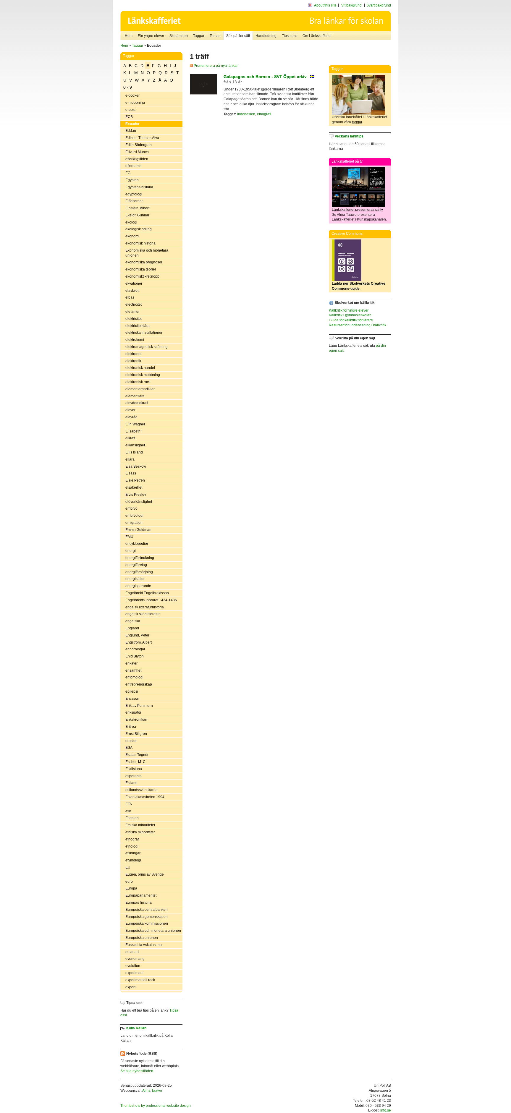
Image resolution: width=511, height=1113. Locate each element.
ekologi (131, 222)
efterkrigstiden (136, 159)
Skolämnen (178, 36)
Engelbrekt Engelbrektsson (147, 593)
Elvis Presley (135, 494)
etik (128, 811)
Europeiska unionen (141, 938)
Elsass (130, 473)
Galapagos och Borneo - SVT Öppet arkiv (265, 76)
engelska (132, 621)
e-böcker (132, 95)
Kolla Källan (136, 1028)
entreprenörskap (138, 684)
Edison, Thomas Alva (142, 138)
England (132, 628)
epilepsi (131, 691)
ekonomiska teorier (140, 269)
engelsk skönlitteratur (142, 614)
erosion (131, 741)
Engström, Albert (138, 642)
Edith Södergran (138, 145)
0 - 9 (127, 87)
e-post (130, 110)
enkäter (131, 663)
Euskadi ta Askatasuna (143, 945)
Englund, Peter (137, 635)
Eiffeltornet (134, 201)
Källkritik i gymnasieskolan (350, 315)
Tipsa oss (289, 36)
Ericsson (132, 698)
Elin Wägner (135, 424)
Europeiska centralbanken (146, 910)
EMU (129, 537)
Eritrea (130, 727)
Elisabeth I (133, 431)
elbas (129, 297)
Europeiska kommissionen (146, 923)
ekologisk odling (138, 229)
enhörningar (135, 649)
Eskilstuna (133, 769)
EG (127, 173)
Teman (215, 36)
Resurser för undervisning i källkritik (357, 325)
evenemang (135, 959)
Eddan (130, 131)
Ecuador (132, 124)
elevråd (131, 417)
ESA (128, 748)
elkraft (130, 438)
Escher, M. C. (135, 762)
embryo (131, 508)
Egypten (132, 180)
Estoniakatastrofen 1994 (144, 797)
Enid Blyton (134, 656)
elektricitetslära (137, 326)
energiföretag (136, 565)
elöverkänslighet (138, 502)
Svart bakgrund (378, 5)
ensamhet (133, 670)
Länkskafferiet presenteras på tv (357, 210)
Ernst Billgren (136, 734)
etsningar (132, 853)
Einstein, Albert (137, 208)
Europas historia (138, 902)
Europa (131, 888)
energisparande (138, 586)
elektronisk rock (138, 382)
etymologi (133, 860)
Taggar (198, 36)
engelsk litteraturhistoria (144, 607)
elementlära (135, 396)
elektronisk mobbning (142, 375)
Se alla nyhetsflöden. (137, 1071)
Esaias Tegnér (136, 755)
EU (127, 867)
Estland (131, 783)
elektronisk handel (140, 368)
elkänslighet (135, 445)
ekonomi (132, 236)
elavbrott (132, 291)
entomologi (134, 677)
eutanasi (132, 952)
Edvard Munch (137, 152)
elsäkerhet (133, 487)
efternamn (133, 166)
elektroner (133, 354)
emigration (134, 523)
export (130, 987)
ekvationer (133, 283)
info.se (385, 1110)
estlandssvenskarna (141, 790)
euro (129, 881)
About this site (325, 5)
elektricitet (133, 319)
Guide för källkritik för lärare (351, 320)
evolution (132, 966)
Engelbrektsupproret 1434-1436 (151, 600)
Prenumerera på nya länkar (215, 66)
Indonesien (246, 114)
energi (130, 551)
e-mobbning (135, 103)
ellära (130, 459)
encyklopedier (136, 544)
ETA (128, 804)
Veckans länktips (349, 136)
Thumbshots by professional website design (155, 1106)
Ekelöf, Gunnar (137, 215)
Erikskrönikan (136, 719)
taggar (357, 122)
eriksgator (133, 712)
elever (130, 410)
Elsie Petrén (135, 480)
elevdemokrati (136, 403)
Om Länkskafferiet (317, 36)
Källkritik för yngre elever (348, 310)
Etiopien (132, 818)
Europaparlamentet (140, 895)
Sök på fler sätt (238, 36)
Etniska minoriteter (140, 825)
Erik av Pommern (139, 706)
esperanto (133, 776)
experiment (134, 973)
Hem (128, 36)
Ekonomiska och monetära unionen (146, 252)
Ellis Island (134, 452)
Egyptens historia (139, 187)
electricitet (133, 304)
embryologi (134, 515)
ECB (129, 117)
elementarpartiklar (140, 389)
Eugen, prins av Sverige (144, 874)
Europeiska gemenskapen (146, 917)
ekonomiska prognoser (143, 262)
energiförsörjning (139, 572)
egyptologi (133, 194)
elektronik (133, 361)
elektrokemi (134, 340)
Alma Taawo (152, 1090)
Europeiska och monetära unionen (153, 931)
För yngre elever (151, 36)
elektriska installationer (143, 333)
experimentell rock (140, 980)
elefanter (132, 312)
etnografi (132, 839)
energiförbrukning (139, 558)
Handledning (266, 36)
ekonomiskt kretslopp (142, 276)
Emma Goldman (138, 530)
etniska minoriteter (140, 832)
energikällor (135, 579)
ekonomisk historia (140, 243)
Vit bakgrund (351, 5)
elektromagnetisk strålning (146, 347)
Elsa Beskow (135, 466)
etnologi (131, 846)
